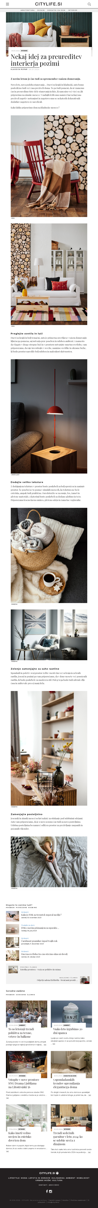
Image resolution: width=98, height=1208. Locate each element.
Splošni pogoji (55, 1200)
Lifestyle (14, 1178)
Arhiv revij (54, 1185)
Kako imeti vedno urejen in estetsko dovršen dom (19, 1136)
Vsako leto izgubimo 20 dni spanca (67, 1031)
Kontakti (43, 1185)
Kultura (57, 1180)
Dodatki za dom (56, 10)
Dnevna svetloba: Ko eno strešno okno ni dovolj (44, 954)
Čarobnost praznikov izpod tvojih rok (39, 941)
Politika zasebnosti (78, 1200)
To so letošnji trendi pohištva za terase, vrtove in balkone (21, 1032)
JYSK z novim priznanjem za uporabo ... (40, 927)
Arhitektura (28, 10)
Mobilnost (83, 1178)
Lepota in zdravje (39, 1178)
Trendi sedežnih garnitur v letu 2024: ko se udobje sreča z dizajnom (68, 1138)
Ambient (25, 912)
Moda (24, 1178)
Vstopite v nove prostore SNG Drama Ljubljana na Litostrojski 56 (23, 1083)
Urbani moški (43, 1180)
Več (45, 1045)
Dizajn (41, 10)
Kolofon (66, 1200)
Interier (72, 10)
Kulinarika (58, 1178)
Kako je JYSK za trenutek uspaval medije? (41, 914)
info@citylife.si (53, 1202)
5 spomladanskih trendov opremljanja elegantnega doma (66, 1083)
